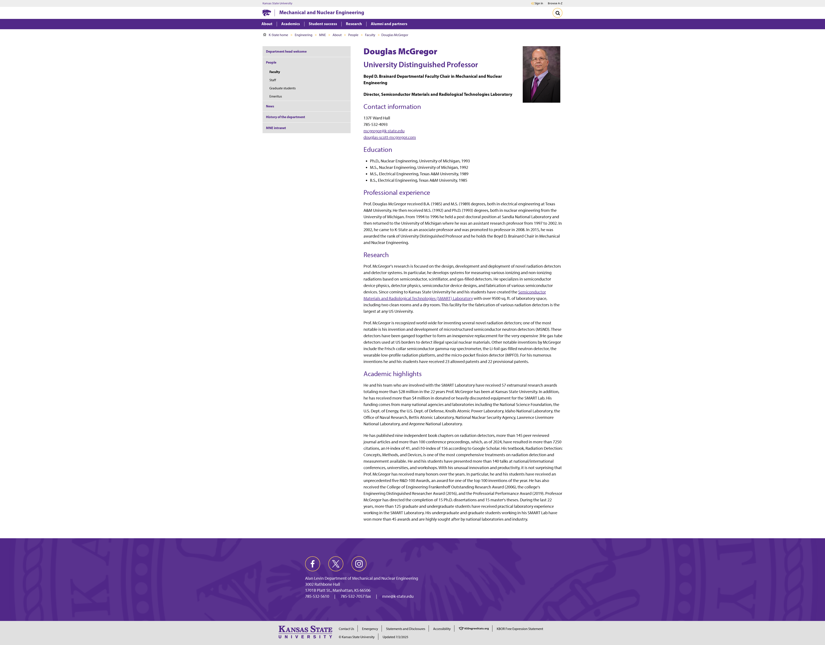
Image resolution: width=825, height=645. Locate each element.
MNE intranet (276, 128)
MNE (322, 35)
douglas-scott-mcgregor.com (390, 137)
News (270, 106)
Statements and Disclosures (405, 629)
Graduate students (282, 88)
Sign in (539, 3)
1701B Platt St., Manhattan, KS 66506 (337, 590)
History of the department (285, 117)
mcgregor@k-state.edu (384, 130)
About (337, 35)
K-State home (278, 35)
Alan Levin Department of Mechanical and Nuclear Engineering (361, 578)
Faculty (370, 35)
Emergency (370, 629)
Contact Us (346, 629)
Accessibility (442, 629)
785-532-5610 (317, 596)
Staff (272, 80)
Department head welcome (286, 51)
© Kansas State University (357, 637)
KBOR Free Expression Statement (520, 629)
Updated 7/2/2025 (395, 637)
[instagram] (359, 563)
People (353, 35)
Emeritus (275, 96)
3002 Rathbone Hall (322, 584)
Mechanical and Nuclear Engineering (321, 12)
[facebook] (312, 563)
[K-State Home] (267, 12)
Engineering (303, 35)
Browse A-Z (555, 3)
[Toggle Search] (557, 13)
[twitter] (335, 563)
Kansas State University (277, 3)
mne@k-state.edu (398, 596)
